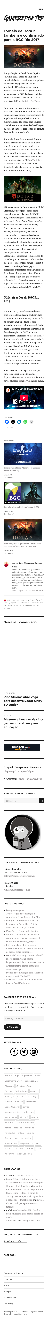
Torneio (29, 1148)
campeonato (27, 605)
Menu (40, 9)
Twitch (25, 101)
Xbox (38, 1148)
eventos (7, 608)
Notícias (18, 1128)
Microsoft (24, 1117)
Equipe (7, 1291)
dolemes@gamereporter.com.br (19, 876)
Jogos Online (15, 603)
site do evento (37, 335)
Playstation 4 (11, 1143)
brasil (37, 1076)
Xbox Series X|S (24, 1154)
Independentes (12, 1112)
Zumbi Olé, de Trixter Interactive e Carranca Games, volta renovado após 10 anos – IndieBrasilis (24, 1182)
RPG (38, 1143)
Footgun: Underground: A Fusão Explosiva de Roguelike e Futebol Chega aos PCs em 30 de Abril (22, 924)
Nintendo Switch (25, 1122)
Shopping (8, 1304)
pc (16, 1138)
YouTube (35, 101)
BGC (34, 603)
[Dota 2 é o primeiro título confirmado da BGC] (23, 493)
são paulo (18, 1148)
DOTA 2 (36, 605)
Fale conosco (10, 1297)
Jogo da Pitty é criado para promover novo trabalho (25, 1203)
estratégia (33, 1096)
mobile (34, 1117)
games (25, 1107)
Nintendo (9, 1122)
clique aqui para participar (19, 771)
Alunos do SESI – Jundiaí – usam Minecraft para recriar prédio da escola (24, 1213)
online (21, 1133)
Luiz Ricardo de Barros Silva (18, 600)
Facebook (10, 1255)
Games (6, 603)
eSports (21, 1096)
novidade (29, 1128)
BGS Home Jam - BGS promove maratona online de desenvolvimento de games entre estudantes (24, 948)
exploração (30, 1102)
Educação (9, 1096)
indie (25, 1112)
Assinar (12, 1027)
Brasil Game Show (13, 1081)
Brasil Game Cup (14, 605)
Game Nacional (12, 1107)
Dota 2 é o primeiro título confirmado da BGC (21, 507)
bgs (17, 1076)
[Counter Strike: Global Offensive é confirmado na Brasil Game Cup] (23, 454)
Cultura (8, 1091)
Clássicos (9, 1086)
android (8, 1076)
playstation (26, 1138)
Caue (8, 1175)
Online (24, 603)
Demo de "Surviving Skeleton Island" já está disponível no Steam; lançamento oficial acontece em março (25, 959)
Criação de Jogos (24, 1086)
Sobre (6, 1285)
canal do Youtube (26, 377)
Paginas (8, 1138)
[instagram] (34, 1051)
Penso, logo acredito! (29, 779)
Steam (8, 1148)
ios (32, 1112)
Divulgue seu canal (24, 1175)
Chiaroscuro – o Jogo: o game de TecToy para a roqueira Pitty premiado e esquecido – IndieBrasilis (24, 1196)
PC (29, 603)
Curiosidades (21, 1091)
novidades (10, 1133)
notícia (8, 1128)
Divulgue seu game (15, 910)
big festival (27, 1076)
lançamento (11, 1117)
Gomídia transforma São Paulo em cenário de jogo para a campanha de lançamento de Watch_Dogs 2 (23, 938)
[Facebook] (14, 1051)
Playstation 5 (26, 1143)
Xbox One (9, 1154)
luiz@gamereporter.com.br (17, 890)
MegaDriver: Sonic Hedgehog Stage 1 (24, 931)
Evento (8, 1102)
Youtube (36, 160)
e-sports (34, 1091)
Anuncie (8, 1279)
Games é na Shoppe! (14, 1273)
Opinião (30, 1133)
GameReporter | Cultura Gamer (16, 1312)
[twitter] (24, 1051)
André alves (11, 1220)
